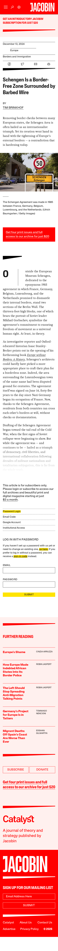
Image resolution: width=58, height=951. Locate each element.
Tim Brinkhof (13, 107)
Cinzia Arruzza (44, 652)
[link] (19, 7)
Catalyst (8, 922)
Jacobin (37, 19)
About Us (26, 922)
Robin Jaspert (43, 664)
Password (10, 579)
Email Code (9, 517)
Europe (14, 50)
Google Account (12, 522)
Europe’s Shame (14, 652)
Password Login (12, 511)
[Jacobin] (42, 7)
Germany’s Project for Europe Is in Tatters (15, 715)
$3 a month (10, 499)
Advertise (9, 929)
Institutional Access (14, 528)
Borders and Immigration (17, 56)
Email (7, 565)
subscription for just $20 (20, 23)
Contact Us (44, 922)
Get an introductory (17, 19)
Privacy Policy (29, 929)
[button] (6, 7)
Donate (42, 769)
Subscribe (15, 769)
